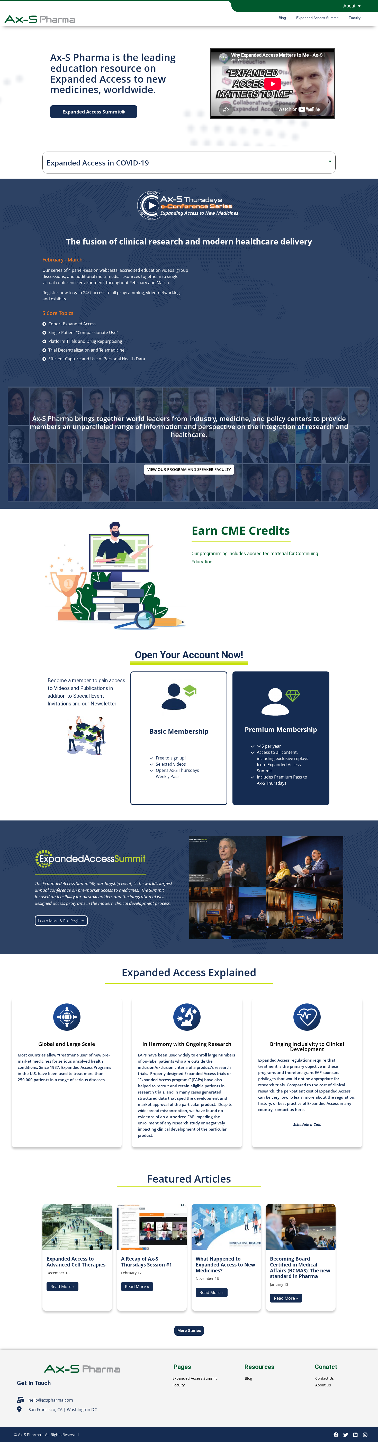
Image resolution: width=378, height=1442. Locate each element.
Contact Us (324, 1378)
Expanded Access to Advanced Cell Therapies (76, 1261)
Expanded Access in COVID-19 (98, 163)
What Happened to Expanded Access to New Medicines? (225, 1264)
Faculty (355, 18)
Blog (282, 18)
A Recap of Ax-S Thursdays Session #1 (146, 1261)
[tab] (189, 162)
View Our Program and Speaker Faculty (189, 469)
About (349, 5)
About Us (323, 1385)
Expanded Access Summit (317, 18)
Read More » (62, 1286)
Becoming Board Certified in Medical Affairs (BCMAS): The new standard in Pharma (300, 1267)
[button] (93, 111)
